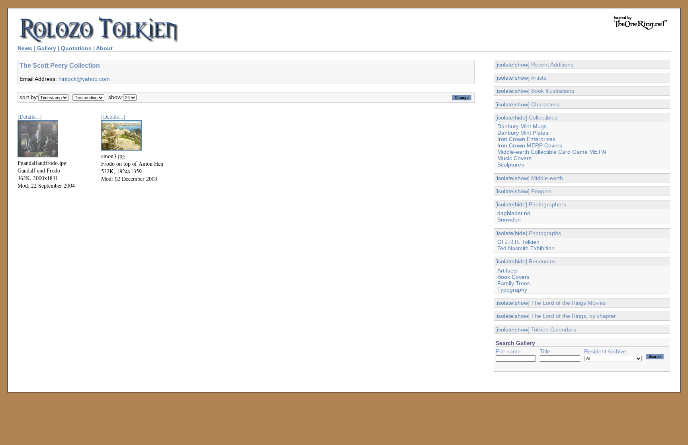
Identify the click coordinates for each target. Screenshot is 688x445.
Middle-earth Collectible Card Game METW (551, 152)
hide (520, 117)
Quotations (76, 48)
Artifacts (507, 270)
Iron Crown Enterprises (526, 139)
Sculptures (510, 164)
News (25, 48)
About (104, 48)
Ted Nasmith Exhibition (526, 248)
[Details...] (30, 116)
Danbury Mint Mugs (522, 126)
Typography (512, 289)
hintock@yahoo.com (84, 79)
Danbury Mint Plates (522, 132)
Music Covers (514, 158)
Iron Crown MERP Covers (529, 145)
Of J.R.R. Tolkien (518, 242)
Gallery (46, 48)
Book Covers (513, 277)
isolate (505, 64)
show (521, 64)
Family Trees (513, 283)
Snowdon (509, 219)
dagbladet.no (513, 213)
